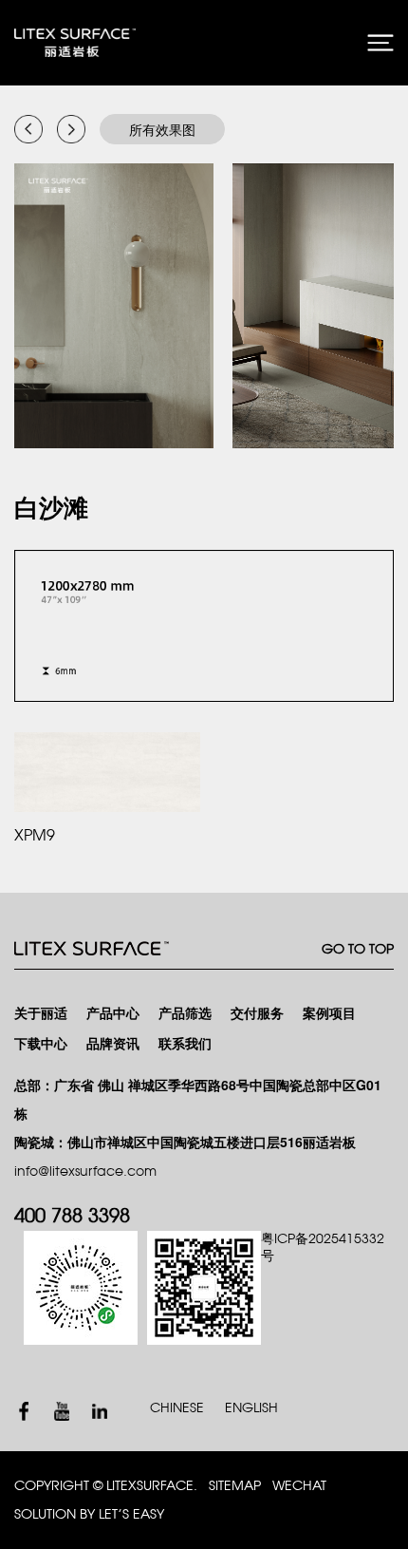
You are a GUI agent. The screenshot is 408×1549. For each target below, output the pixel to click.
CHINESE (177, 1408)
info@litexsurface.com (85, 1171)
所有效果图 (162, 129)
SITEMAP (235, 1486)
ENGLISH (251, 1408)
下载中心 (40, 1044)
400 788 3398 (72, 1216)
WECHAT (299, 1486)
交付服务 (257, 1014)
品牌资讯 (112, 1044)
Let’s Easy (131, 1514)
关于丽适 (40, 1014)
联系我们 (185, 1044)
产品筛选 (185, 1014)
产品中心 (112, 1014)
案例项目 (329, 1014)
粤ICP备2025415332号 (322, 1247)
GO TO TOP (358, 949)
